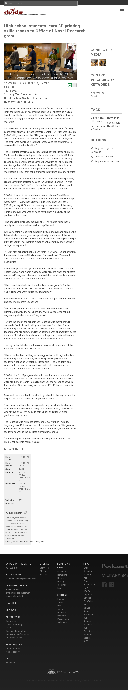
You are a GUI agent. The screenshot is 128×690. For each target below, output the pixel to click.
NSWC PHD (113, 117)
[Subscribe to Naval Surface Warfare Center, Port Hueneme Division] (70, 85)
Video (60, 602)
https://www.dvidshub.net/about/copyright (25, 542)
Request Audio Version (107, 161)
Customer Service (14, 638)
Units (9, 659)
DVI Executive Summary (88, 631)
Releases (62, 571)
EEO (86, 605)
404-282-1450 (12, 568)
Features (11, 603)
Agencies (10, 663)
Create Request (13, 649)
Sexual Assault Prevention (89, 611)
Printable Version (104, 156)
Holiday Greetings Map (62, 585)
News (60, 606)
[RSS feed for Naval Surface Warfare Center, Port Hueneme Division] (32, 101)
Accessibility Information (17, 634)
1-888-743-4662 (13, 589)
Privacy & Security (14, 624)
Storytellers (45, 568)
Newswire (12, 610)
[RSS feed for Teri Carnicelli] (36, 94)
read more (67, 78)
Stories (44, 564)
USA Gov (88, 591)
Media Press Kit (13, 652)
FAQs (8, 628)
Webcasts (62, 622)
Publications (63, 619)
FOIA (86, 588)
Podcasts (62, 616)
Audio (60, 609)
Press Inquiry (14, 645)
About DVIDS (13, 617)
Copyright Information (16, 631)
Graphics (62, 612)
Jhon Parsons (26, 74)
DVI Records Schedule (88, 621)
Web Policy (89, 601)
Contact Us (11, 621)
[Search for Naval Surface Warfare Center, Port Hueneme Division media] (29, 101)
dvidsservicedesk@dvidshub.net (21, 579)
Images (61, 599)
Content (62, 595)
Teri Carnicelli (24, 94)
